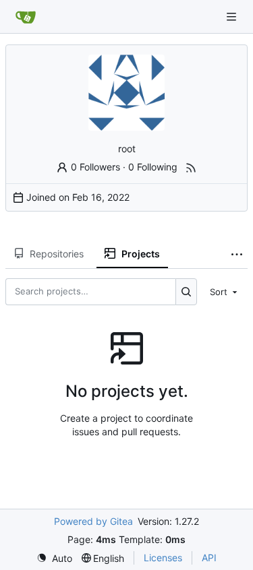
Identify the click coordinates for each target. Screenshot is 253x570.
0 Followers (95, 166)
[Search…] (186, 291)
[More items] (237, 254)
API (209, 557)
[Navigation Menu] (232, 16)
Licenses (163, 557)
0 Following (152, 166)
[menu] (225, 292)
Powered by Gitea (93, 521)
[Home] (26, 17)
